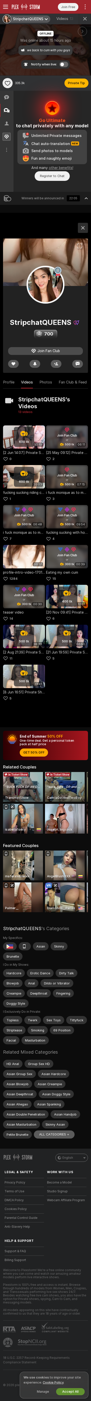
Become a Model (59, 1182)
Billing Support (15, 1260)
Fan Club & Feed (73, 382)
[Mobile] (25, 946)
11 (10, 658)
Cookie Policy (53, 1382)
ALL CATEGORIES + (54, 1134)
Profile (8, 382)
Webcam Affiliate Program (66, 1200)
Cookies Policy (16, 1209)
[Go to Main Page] (28, 7)
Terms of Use (14, 1191)
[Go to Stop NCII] (33, 1342)
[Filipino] (10, 946)
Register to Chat (52, 176)
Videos (64, 18)
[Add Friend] (56, 364)
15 (54, 579)
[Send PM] (77, 364)
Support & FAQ (15, 1251)
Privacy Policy (15, 1182)
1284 (13, 579)
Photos (45, 382)
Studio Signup (57, 1191)
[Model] (83, 228)
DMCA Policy (14, 1200)
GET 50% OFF (33, 752)
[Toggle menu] (5, 7)
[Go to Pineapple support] (8, 1342)
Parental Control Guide (21, 1218)
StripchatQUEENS (22, 928)
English (67, 1158)
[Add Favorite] (8, 83)
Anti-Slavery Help (17, 1226)
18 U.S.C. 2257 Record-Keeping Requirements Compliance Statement (36, 1360)
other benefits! (61, 168)
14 (11, 618)
